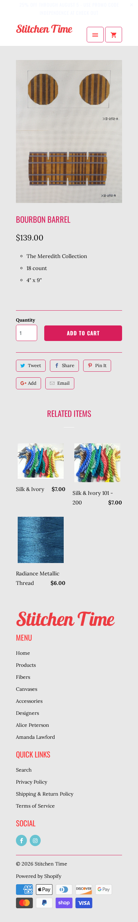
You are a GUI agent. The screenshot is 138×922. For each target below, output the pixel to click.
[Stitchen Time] (44, 34)
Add (32, 383)
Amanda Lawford (35, 737)
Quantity (25, 320)
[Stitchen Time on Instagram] (35, 840)
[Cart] (113, 34)
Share (68, 366)
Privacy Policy (31, 782)
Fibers (23, 677)
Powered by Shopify (38, 876)
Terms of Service (35, 806)
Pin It (101, 366)
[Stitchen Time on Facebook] (21, 840)
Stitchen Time (51, 864)
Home (23, 653)
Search (23, 770)
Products (26, 665)
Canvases (26, 689)
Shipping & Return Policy (44, 794)
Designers (27, 713)
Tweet (34, 366)
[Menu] (95, 34)
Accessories (29, 701)
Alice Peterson (32, 725)
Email (63, 383)
